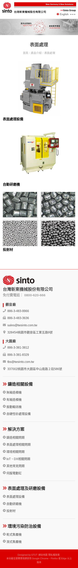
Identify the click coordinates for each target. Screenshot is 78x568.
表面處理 (49, 52)
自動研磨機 (11, 184)
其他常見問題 (15, 466)
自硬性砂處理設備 (18, 413)
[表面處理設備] (39, 88)
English (64, 14)
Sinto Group (68, 10)
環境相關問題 (15, 451)
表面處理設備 (13, 119)
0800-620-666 (34, 295)
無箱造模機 (14, 392)
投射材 (8, 250)
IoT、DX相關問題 (18, 459)
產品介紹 (36, 52)
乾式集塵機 (14, 534)
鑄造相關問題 (15, 437)
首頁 (26, 52)
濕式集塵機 (14, 541)
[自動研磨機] (39, 154)
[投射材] (39, 219)
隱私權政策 (54, 555)
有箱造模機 (14, 399)
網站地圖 (43, 555)
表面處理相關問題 (18, 444)
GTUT (34, 555)
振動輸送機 (14, 406)
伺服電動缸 (14, 473)
